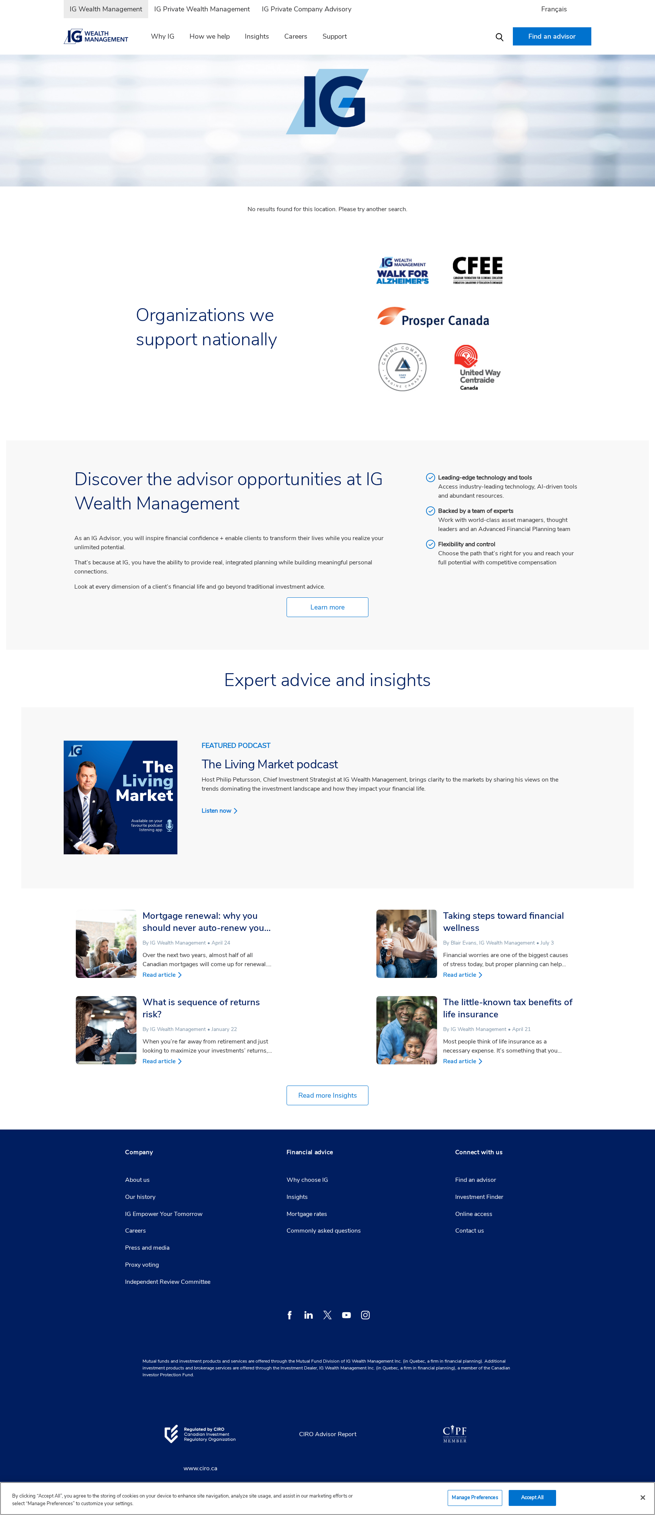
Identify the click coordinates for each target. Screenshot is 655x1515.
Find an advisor (475, 1180)
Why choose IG (307, 1180)
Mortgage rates (307, 1214)
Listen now (216, 811)
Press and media (147, 1248)
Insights (257, 36)
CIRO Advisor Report (327, 1434)
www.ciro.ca (200, 1468)
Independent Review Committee (167, 1282)
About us (137, 1180)
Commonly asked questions (324, 1231)
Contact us (469, 1231)
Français (554, 9)
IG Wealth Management (106, 9)
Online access (473, 1214)
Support (335, 36)
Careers (295, 36)
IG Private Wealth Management (202, 9)
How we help (210, 36)
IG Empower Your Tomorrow (163, 1214)
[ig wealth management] (100, 36)
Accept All (532, 1497)
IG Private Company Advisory (306, 9)
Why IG (162, 36)
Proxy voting (142, 1265)
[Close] (643, 1497)
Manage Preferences (475, 1497)
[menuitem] (106, 9)
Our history (140, 1197)
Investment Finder (479, 1197)
